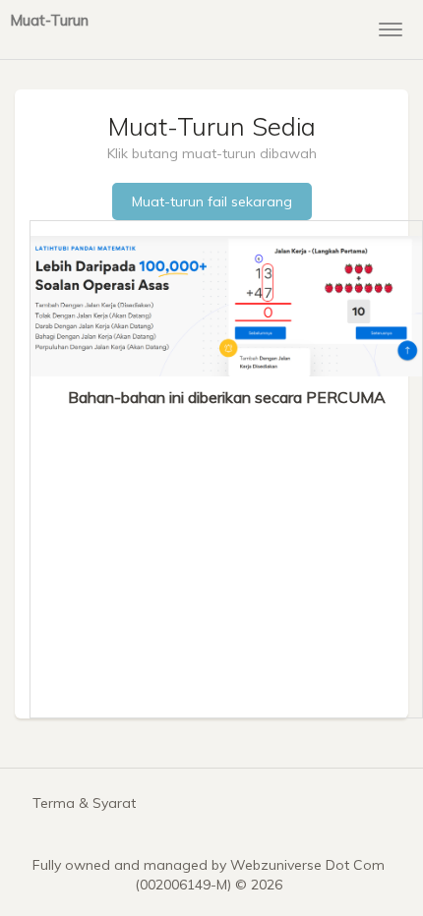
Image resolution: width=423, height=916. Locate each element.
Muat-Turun (49, 19)
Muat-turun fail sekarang (212, 201)
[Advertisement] (226, 555)
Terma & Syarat (84, 803)
